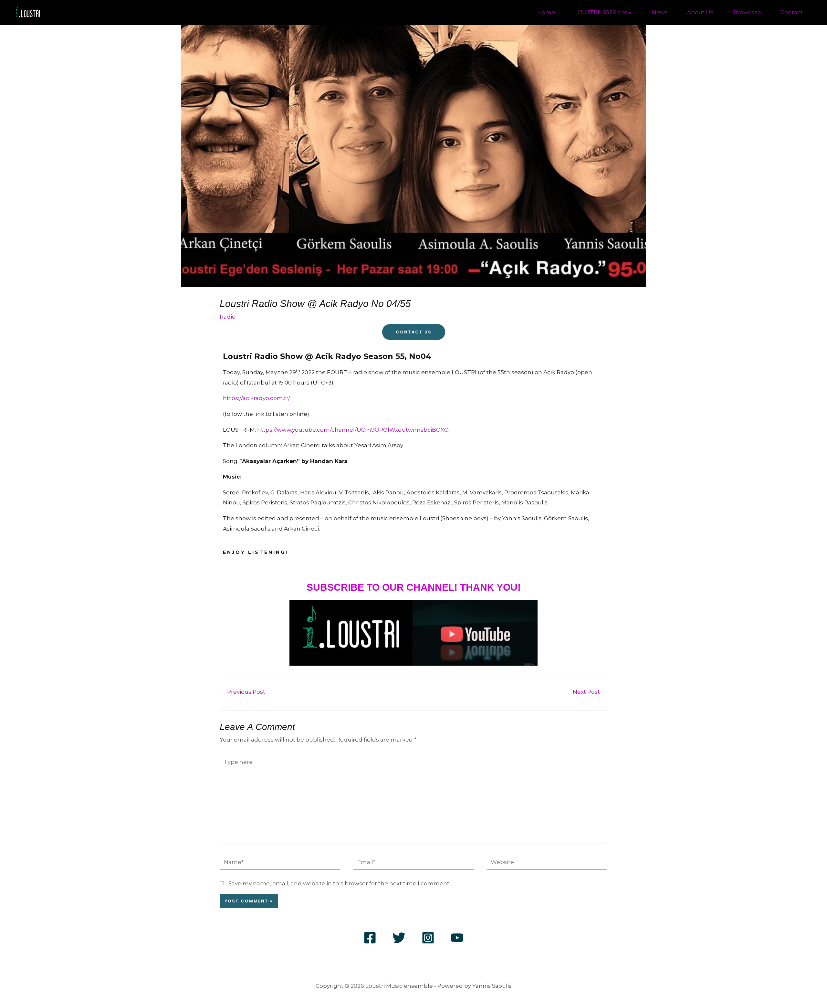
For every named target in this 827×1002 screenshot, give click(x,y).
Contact (791, 12)
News (660, 12)
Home (546, 12)
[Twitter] (399, 937)
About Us (700, 12)
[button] (75, 12)
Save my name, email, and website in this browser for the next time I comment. (339, 883)
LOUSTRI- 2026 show (603, 12)
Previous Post (242, 692)
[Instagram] (428, 937)
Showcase (747, 12)
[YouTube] (457, 937)
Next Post (590, 692)
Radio (228, 316)
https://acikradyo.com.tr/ (256, 398)
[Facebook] (369, 937)
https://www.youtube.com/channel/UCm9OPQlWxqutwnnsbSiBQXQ (353, 430)
